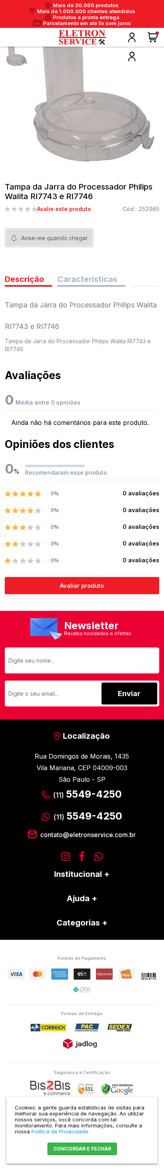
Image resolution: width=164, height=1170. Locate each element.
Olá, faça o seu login (132, 37)
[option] (17, 55)
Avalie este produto (64, 209)
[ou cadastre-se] (132, 56)
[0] (154, 37)
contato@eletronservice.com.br (88, 835)
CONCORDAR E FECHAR (82, 1149)
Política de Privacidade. (60, 1131)
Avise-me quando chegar (54, 238)
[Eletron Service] (82, 37)
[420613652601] (17, 55)
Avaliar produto (82, 585)
